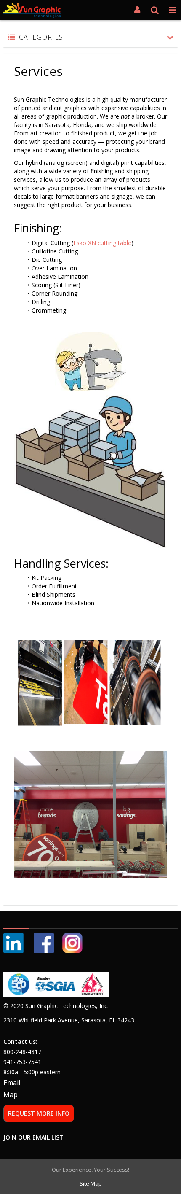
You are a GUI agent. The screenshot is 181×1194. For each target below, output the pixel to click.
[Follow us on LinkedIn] (14, 942)
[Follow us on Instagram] (72, 942)
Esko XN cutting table (102, 243)
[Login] (137, 10)
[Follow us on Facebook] (44, 942)
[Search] (155, 10)
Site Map (91, 1183)
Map (10, 1094)
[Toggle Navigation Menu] (172, 10)
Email (11, 1082)
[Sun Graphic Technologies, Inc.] (32, 10)
